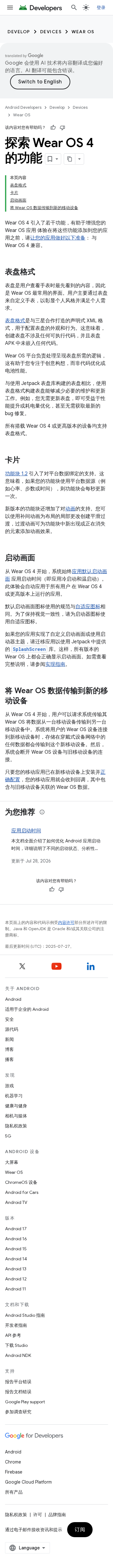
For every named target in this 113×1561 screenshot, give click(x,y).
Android (13, 999)
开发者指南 (16, 1325)
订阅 (80, 1530)
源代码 (11, 1029)
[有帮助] (53, 127)
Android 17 (16, 1228)
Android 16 (16, 1239)
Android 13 (15, 1269)
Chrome (13, 1462)
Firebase (13, 1472)
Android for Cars (21, 1192)
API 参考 (13, 1335)
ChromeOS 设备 (21, 1182)
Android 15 (16, 1249)
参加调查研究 (18, 1412)
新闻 (9, 1039)
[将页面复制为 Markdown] (69, 159)
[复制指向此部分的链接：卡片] (26, 460)
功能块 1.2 (16, 474)
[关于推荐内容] (42, 812)
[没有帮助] (62, 127)
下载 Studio (16, 1345)
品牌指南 (57, 1514)
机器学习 (14, 1096)
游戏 (9, 1086)
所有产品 (14, 1492)
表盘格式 (15, 321)
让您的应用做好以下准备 (57, 238)
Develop (19, 31)
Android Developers (23, 107)
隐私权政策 (16, 1126)
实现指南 (55, 664)
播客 (9, 1059)
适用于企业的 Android (27, 1009)
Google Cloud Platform (28, 1482)
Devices (51, 31)
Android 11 (15, 1289)
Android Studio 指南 (25, 1315)
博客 (9, 1049)
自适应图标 (87, 607)
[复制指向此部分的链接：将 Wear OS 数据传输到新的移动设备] (34, 701)
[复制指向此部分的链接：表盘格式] (41, 272)
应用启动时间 (26, 831)
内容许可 (66, 922)
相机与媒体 (16, 1116)
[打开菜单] (10, 7)
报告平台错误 (18, 1381)
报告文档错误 (18, 1392)
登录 (101, 7)
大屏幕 (11, 1162)
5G (8, 1136)
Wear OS (83, 31)
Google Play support (25, 1402)
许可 (37, 1514)
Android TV (16, 1202)
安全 (9, 1019)
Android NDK (18, 1355)
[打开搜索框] (74, 7)
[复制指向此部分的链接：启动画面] (41, 558)
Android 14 (16, 1259)
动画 (70, 509)
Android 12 (16, 1279)
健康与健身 (16, 1106)
